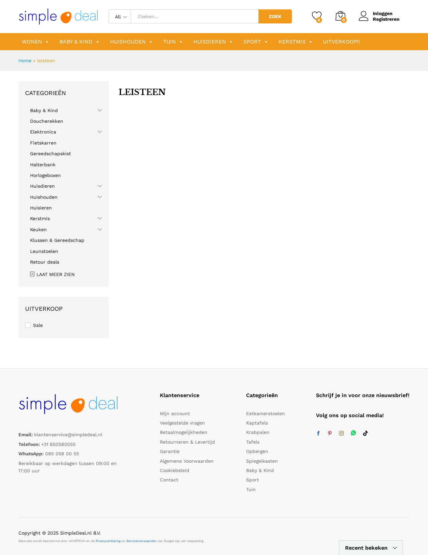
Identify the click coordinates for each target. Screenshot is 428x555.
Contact (169, 479)
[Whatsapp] (353, 433)
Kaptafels (257, 423)
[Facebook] (318, 433)
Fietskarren (43, 143)
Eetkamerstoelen (265, 413)
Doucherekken (46, 121)
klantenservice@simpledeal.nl (68, 434)
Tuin (169, 41)
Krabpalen (258, 432)
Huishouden (128, 41)
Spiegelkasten (262, 461)
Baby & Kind (76, 41)
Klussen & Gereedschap (57, 240)
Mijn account (175, 413)
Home (24, 60)
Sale (38, 325)
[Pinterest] (329, 433)
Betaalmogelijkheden (183, 432)
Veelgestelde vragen (182, 423)
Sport (252, 41)
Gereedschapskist (50, 153)
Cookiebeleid (174, 470)
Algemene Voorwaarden (187, 461)
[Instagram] (341, 433)
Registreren (386, 19)
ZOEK (275, 16)
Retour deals (44, 262)
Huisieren (41, 207)
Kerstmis (292, 41)
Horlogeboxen (45, 175)
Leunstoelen (44, 251)
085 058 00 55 (62, 453)
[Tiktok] (365, 433)
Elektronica (43, 131)
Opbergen (257, 451)
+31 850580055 (58, 444)
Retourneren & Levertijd (187, 442)
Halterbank (43, 164)
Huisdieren (209, 41)
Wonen (32, 41)
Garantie (170, 451)
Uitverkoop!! (341, 41)
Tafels (252, 442)
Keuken (38, 229)
